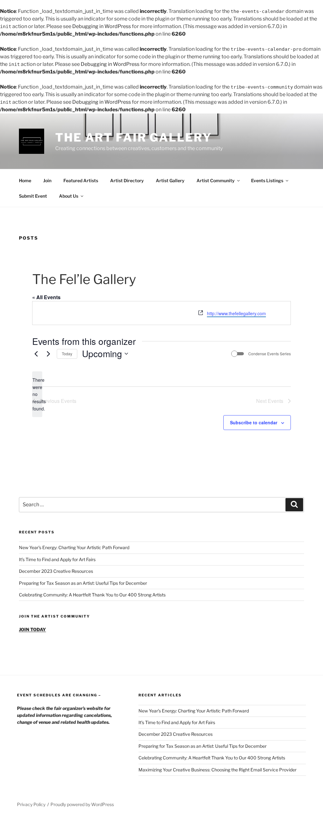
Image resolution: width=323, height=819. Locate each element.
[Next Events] (48, 353)
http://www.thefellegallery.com (236, 313)
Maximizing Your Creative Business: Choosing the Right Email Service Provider (217, 769)
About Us (68, 196)
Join (47, 180)
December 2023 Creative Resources (56, 571)
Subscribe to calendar (253, 422)
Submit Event (33, 196)
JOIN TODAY (32, 629)
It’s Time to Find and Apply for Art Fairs (57, 559)
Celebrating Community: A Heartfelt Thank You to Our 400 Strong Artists (92, 594)
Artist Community (216, 180)
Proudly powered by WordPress (82, 804)
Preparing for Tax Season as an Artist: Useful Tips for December (83, 583)
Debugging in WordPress (101, 26)
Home (25, 180)
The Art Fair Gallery (133, 137)
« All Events (46, 297)
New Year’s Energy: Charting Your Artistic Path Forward (74, 547)
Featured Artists (80, 180)
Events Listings (267, 180)
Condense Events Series (269, 353)
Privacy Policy (31, 804)
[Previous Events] (36, 353)
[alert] (37, 394)
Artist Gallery (170, 180)
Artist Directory (127, 180)
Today (67, 353)
